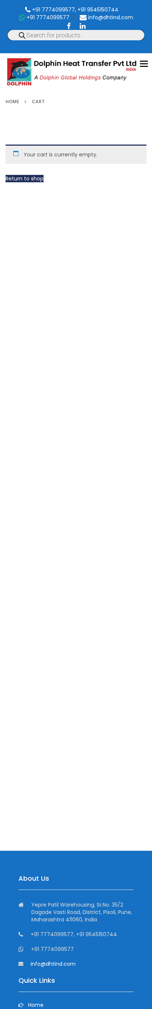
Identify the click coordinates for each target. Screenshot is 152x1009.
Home (12, 101)
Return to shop (25, 178)
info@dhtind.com (110, 17)
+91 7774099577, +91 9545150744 (74, 9)
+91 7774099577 (47, 17)
